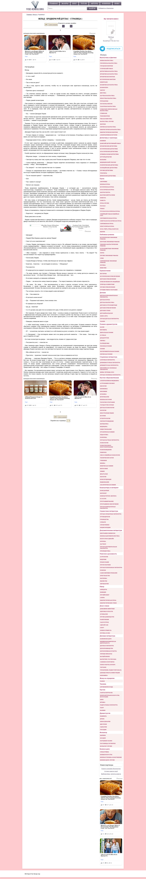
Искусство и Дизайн (107, 538)
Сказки (102, 321)
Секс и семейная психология (110, 455)
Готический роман (106, 68)
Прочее (102, 690)
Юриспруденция (105, 479)
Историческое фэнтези (107, 79)
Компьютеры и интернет (109, 488)
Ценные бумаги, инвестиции (110, 672)
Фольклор (103, 732)
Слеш (102, 258)
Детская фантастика (107, 302)
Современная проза (106, 223)
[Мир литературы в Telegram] (111, 51)
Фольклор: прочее (106, 746)
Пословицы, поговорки (107, 743)
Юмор (102, 586)
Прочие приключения (107, 287)
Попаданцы (104, 101)
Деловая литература (107, 636)
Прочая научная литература (109, 440)
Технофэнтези (105, 116)
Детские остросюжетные (108, 305)
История (103, 415)
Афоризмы (103, 181)
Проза (102, 179)
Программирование (107, 501)
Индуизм (103, 559)
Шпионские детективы (108, 176)
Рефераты (103, 452)
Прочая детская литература (109, 318)
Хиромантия (104, 583)
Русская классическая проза (110, 211)
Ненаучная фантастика (108, 98)
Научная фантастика (107, 95)
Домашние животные (107, 608)
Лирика (102, 340)
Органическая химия (107, 432)
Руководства (104, 519)
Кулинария (104, 614)
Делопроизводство (106, 648)
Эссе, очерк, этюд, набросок (109, 229)
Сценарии (103, 727)
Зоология (103, 410)
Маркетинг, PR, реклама (108, 659)
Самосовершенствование (108, 573)
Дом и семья (104, 606)
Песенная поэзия (106, 346)
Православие (104, 562)
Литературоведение (107, 421)
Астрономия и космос (107, 383)
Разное (102, 681)
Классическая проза (107, 189)
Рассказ (102, 206)
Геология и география (107, 402)
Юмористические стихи (108, 603)
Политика (103, 437)
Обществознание (106, 429)
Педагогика (104, 434)
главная (53, 3)
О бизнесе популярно (107, 662)
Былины (103, 735)
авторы (94, 3)
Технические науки (107, 457)
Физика (102, 463)
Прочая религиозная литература (111, 567)
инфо (116, 3)
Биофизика (104, 388)
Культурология (105, 418)
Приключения (105, 271)
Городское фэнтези (106, 66)
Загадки (103, 738)
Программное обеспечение (109, 504)
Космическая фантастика (109, 85)
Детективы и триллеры (108, 138)
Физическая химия (106, 466)
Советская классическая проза (110, 221)
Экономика (104, 675)
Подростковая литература (109, 705)
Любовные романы (107, 234)
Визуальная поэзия (106, 332)
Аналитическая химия (108, 485)
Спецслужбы (104, 752)
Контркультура (105, 192)
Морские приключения (108, 279)
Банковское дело (106, 638)
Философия (104, 468)
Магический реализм (107, 195)
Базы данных (104, 490)
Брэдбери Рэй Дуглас (111, 41)
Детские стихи (105, 310)
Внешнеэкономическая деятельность (108, 642)
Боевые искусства (106, 754)
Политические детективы (109, 165)
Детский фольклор (106, 313)
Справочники (104, 525)
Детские (103, 293)
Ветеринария (104, 397)
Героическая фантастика (108, 63)
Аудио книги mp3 (111, 771)
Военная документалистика (110, 536)
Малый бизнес (105, 656)
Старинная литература (108, 357)
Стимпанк (103, 113)
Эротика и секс (105, 633)
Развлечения (104, 619)
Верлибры (103, 330)
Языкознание (104, 482)
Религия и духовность (108, 554)
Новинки (106, 3)
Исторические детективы (109, 149)
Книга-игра (104, 316)
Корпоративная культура (108, 651)
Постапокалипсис (106, 103)
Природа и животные (107, 284)
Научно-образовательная (109, 378)
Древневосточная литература (110, 362)
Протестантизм (105, 565)
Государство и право (107, 405)
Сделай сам (104, 625)
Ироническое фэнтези (107, 76)
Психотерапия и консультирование (106, 446)
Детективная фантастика (109, 71)
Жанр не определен (107, 678)
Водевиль (103, 716)
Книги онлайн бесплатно (111, 769)
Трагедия (103, 729)
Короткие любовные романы (109, 241)
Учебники (103, 460)
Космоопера (104, 87)
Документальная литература (111, 530)
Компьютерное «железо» (108, 496)
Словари (103, 522)
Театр (102, 707)
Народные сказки (106, 740)
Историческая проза (107, 187)
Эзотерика (103, 578)
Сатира (102, 597)
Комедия (103, 592)
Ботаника (103, 394)
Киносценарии (105, 721)
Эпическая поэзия (106, 354)
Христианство (105, 575)
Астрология (104, 556)
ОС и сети (103, 498)
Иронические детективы (108, 146)
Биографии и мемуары (107, 533)
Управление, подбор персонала (110, 670)
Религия (103, 570)
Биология (103, 386)
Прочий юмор (104, 595)
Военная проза (105, 184)
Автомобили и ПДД (106, 687)
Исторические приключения (110, 276)
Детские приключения (108, 308)
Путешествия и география (108, 289)
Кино (102, 699)
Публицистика (105, 551)
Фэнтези (103, 124)
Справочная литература (109, 511)
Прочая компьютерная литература (107, 507)
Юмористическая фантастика (110, 129)
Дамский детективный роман (110, 143)
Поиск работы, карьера (107, 664)
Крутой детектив (106, 157)
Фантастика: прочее (107, 121)
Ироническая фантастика (109, 74)
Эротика (103, 265)
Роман (102, 208)
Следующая (53, 24)
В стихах (103, 335)
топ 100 (84, 3)
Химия (102, 471)
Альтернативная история (108, 135)
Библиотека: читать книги (111, 774)
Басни (102, 327)
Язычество (103, 581)
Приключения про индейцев (110, 281)
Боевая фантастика (106, 60)
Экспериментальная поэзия (109, 351)
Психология (104, 442)
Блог (74, 3)
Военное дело (105, 749)
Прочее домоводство (107, 617)
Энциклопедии (105, 527)
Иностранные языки (107, 413)
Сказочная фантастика (108, 106)
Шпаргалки (104, 474)
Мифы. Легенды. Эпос (107, 372)
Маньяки (103, 159)
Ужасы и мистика (106, 118)
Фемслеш (103, 268)
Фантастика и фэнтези (108, 58)
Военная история (106, 399)
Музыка (102, 702)
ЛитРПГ (102, 90)
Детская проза (105, 299)
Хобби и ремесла (105, 630)
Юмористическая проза (108, 600)
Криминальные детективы (109, 154)
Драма (102, 719)
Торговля (103, 667)
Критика (103, 541)
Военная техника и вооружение (111, 757)
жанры (65, 3)
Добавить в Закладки (105, 8)
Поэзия (102, 348)
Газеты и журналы (106, 692)
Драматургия (104, 338)
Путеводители (105, 516)
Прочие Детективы (106, 170)
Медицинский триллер (108, 162)
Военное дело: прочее (107, 760)
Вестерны (103, 273)
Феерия (102, 231)
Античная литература (107, 360)
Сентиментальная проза (108, 218)
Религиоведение (106, 449)
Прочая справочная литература (110, 514)
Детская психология (107, 407)
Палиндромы (104, 343)
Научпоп (103, 544)
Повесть (103, 200)
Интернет (103, 493)
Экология (103, 476)
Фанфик (102, 710)
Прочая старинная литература (110, 375)
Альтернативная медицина (109, 380)
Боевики (103, 140)
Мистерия (103, 724)
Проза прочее (104, 203)
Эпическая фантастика (108, 127)
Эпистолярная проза (107, 226)
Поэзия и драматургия (108, 324)
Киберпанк (104, 82)
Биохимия (103, 391)
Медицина (103, 426)
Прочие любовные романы (109, 255)
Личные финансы (106, 654)
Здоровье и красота (106, 611)
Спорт (102, 627)
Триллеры (103, 173)
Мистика (103, 93)
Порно (102, 253)
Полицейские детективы (108, 167)
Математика (104, 424)
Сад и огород (104, 622)
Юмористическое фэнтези (109, 132)
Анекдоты (103, 589)
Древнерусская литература (109, 365)
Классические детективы (109, 151)
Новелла (103, 197)
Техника (103, 684)
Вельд (111, 37)
